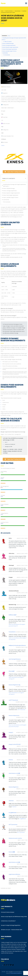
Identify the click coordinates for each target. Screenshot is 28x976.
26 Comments (7, 202)
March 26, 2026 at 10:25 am (22, 864)
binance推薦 (12, 852)
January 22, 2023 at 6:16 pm (22, 604)
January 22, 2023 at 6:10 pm (22, 565)
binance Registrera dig (14, 684)
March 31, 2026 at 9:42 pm (22, 876)
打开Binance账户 (13, 615)
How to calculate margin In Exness (10, 197)
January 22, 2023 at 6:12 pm (22, 577)
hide (9, 35)
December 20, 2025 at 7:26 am (21, 717)
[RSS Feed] (4, 965)
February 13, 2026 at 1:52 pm (21, 788)
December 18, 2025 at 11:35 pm (21, 686)
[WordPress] (6, 965)
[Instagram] (9, 965)
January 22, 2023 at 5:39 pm (22, 553)
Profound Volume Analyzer (7, 912)
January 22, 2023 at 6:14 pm (22, 592)
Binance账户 (12, 671)
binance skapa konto (14, 715)
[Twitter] (13, 965)
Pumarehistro (12, 632)
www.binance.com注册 (14, 773)
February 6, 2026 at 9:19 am (22, 775)
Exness (2, 145)
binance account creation (15, 838)
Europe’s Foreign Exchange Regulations (10, 925)
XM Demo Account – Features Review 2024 (11, 929)
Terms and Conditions (16, 973)
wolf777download (13, 700)
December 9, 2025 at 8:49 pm (22, 671)
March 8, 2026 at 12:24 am (22, 851)
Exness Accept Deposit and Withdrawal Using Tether (14, 916)
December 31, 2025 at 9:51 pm (21, 732)
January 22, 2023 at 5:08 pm (22, 538)
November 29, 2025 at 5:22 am (21, 647)
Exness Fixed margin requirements (10, 195)
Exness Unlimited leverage (9, 188)
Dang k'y (11, 732)
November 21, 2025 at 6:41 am (21, 616)
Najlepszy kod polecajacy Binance (17, 645)
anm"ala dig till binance (15, 659)
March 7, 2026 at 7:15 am (22, 840)
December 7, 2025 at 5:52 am (22, 660)
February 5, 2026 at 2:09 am (22, 759)
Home (2, 11)
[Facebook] (11, 965)
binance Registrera (13, 787)
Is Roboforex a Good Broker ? (8, 921)
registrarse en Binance (14, 874)
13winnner (11, 800)
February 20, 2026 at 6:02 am (21, 800)
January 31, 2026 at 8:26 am (22, 746)
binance (11, 759)
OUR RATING (6, 199)
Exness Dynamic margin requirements (11, 193)
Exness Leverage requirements (10, 190)
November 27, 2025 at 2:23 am (21, 631)
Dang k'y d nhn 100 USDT (15, 744)
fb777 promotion (13, 824)
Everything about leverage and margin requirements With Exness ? (14, 185)
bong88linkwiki (12, 812)
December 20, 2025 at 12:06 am (21, 701)
